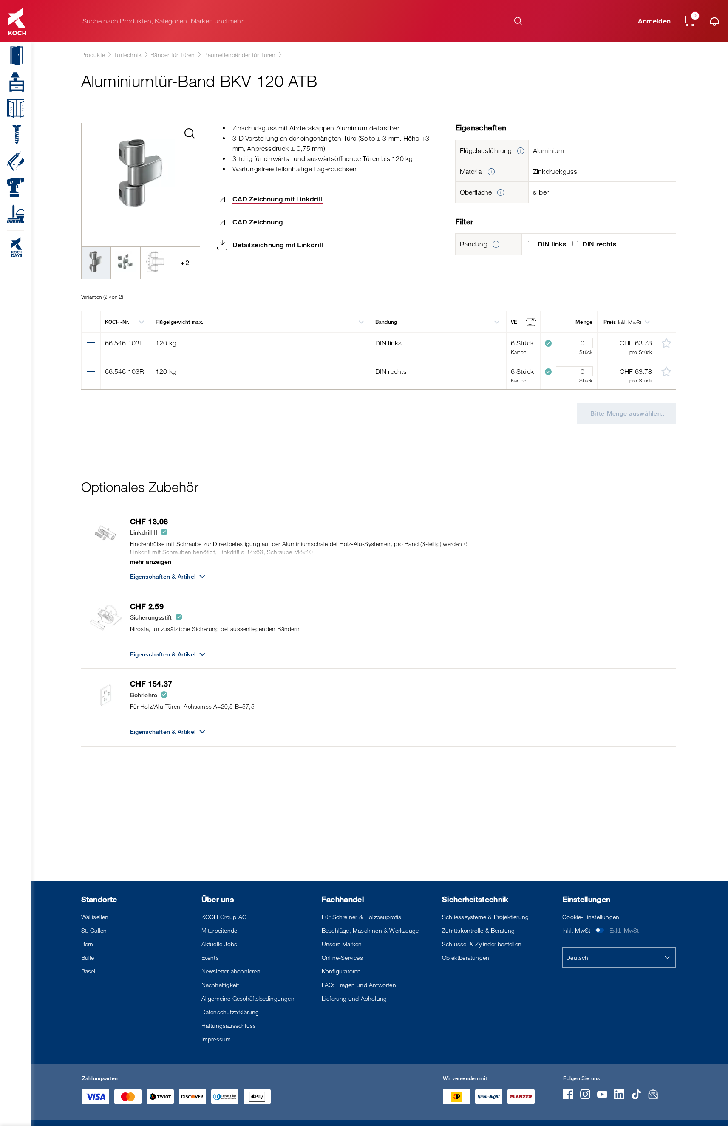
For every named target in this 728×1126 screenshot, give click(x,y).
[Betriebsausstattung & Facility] (12, 214)
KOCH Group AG (224, 916)
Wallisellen (95, 916)
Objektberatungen (465, 957)
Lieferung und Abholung (354, 998)
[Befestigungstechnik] (12, 135)
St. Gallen (94, 930)
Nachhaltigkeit (220, 984)
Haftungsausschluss (228, 1025)
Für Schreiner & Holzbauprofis (362, 916)
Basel (88, 971)
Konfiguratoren (341, 971)
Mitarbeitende (219, 930)
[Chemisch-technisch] (12, 161)
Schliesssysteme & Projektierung (485, 916)
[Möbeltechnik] (12, 82)
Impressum (216, 1039)
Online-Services (342, 957)
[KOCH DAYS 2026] (12, 247)
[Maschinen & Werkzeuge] (12, 187)
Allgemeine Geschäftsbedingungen (248, 998)
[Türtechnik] (12, 55)
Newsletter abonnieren (231, 971)
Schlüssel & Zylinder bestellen (481, 944)
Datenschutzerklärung (230, 1012)
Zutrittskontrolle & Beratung (478, 930)
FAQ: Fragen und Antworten (359, 984)
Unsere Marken (342, 944)
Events (210, 957)
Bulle (87, 957)
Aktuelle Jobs (219, 944)
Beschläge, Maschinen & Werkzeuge (370, 930)
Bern (87, 944)
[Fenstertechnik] (12, 108)
